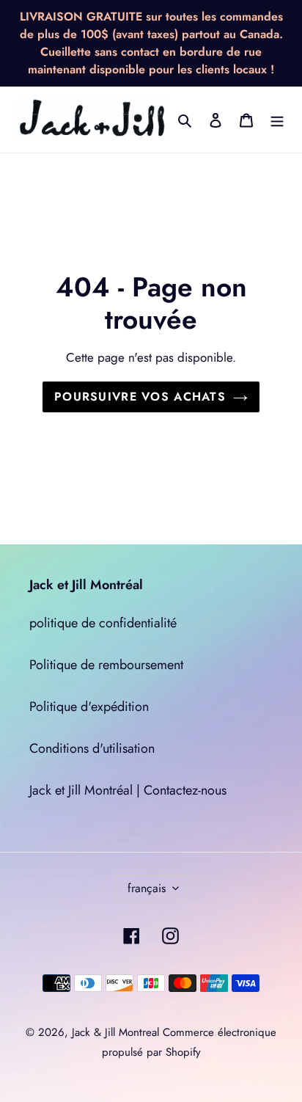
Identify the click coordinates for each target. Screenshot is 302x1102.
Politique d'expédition (89, 706)
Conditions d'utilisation (92, 748)
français (147, 888)
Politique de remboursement (106, 664)
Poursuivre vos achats (140, 396)
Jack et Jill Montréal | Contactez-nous (127, 790)
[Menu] (277, 120)
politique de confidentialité (103, 622)
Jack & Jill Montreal (115, 1032)
